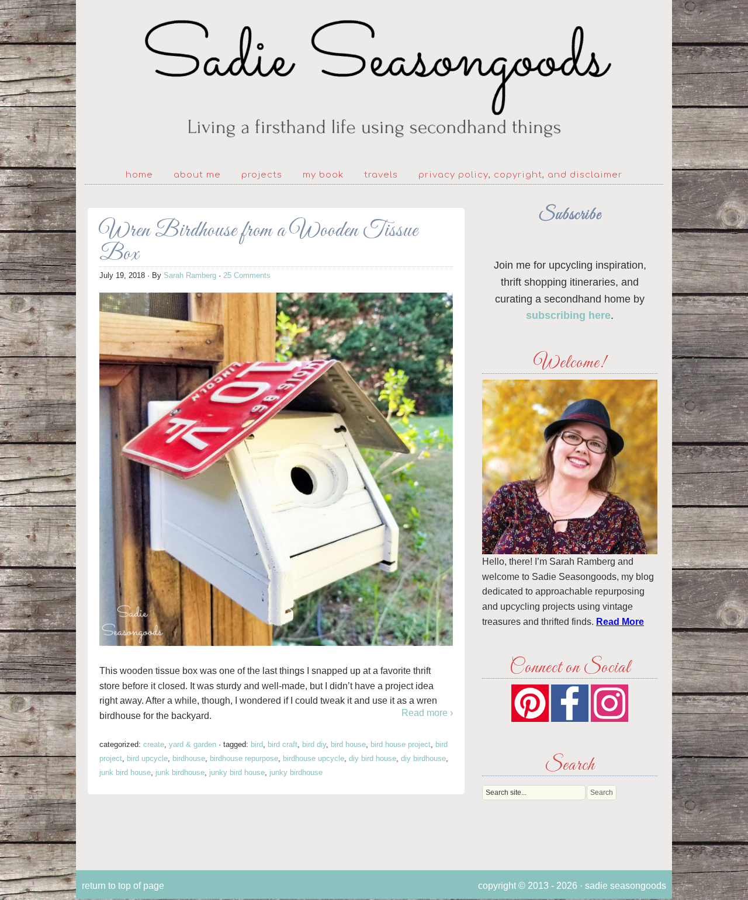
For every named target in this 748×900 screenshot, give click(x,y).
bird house (348, 744)
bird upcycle (147, 758)
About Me (197, 175)
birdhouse (188, 758)
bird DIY (314, 744)
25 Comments (247, 275)
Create (153, 744)
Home (139, 175)
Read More (620, 622)
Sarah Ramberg (190, 275)
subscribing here (568, 315)
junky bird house (237, 772)
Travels (381, 175)
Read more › (427, 713)
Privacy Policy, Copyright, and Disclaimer (520, 175)
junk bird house (125, 772)
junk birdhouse (180, 772)
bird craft (282, 744)
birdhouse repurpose (244, 758)
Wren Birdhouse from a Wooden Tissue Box (258, 242)
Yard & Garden (192, 744)
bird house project (400, 744)
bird (257, 744)
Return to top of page (123, 886)
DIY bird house (372, 758)
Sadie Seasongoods (374, 79)
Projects (261, 175)
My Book (323, 175)
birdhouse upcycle (313, 758)
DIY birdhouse (423, 758)
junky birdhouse (296, 772)
